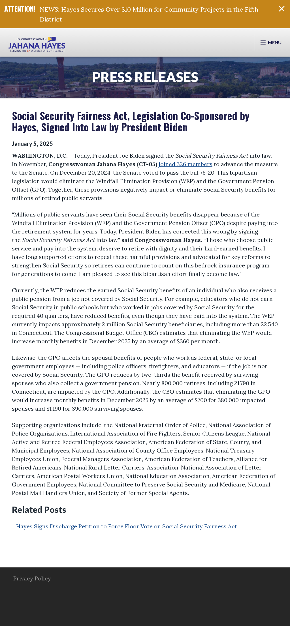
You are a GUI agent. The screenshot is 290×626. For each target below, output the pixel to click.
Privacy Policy (32, 578)
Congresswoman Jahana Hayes (36, 45)
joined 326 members (185, 164)
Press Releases (145, 77)
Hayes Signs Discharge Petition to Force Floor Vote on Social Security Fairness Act (126, 526)
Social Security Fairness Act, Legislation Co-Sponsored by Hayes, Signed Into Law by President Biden (131, 121)
